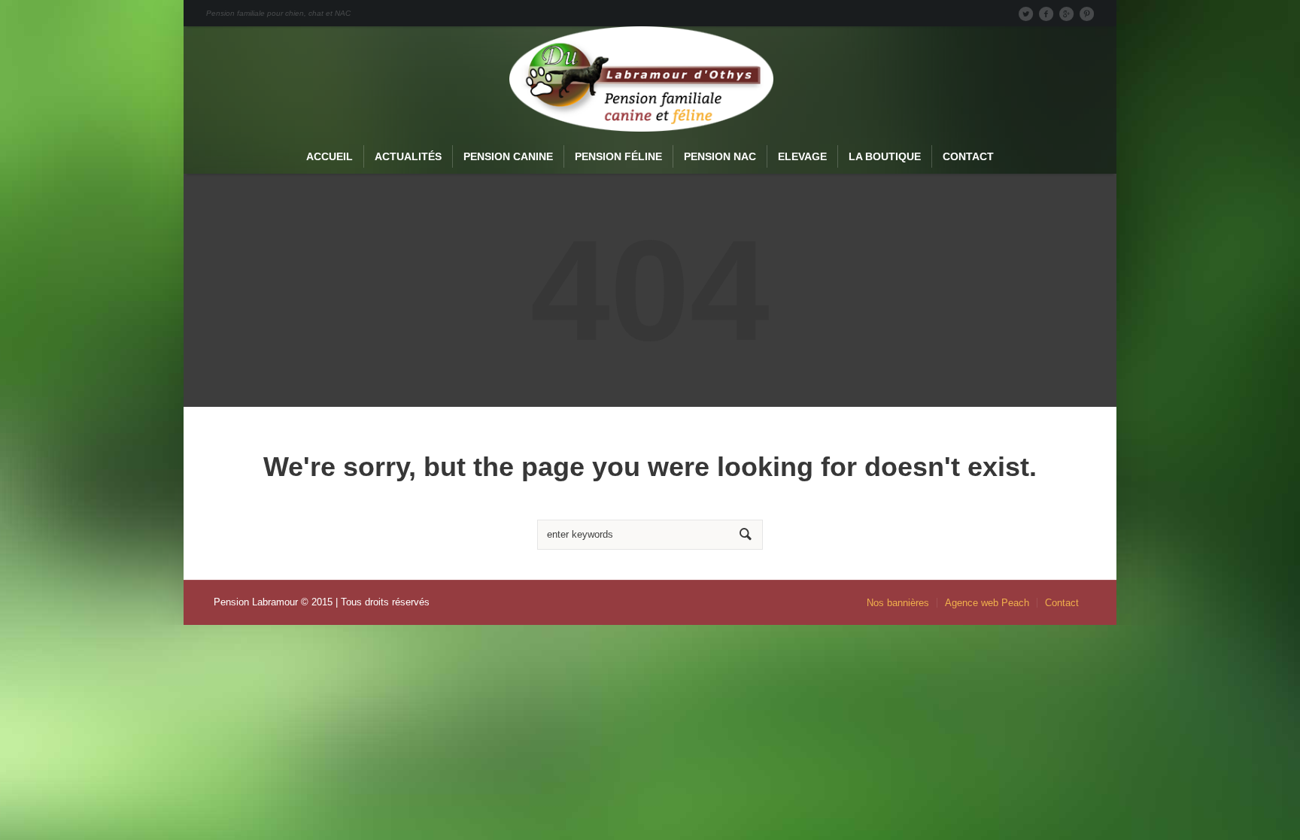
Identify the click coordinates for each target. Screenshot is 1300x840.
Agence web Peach (987, 603)
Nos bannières (898, 603)
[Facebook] (1045, 13)
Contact (1062, 603)
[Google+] (1066, 13)
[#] (1086, 13)
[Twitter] (1025, 13)
